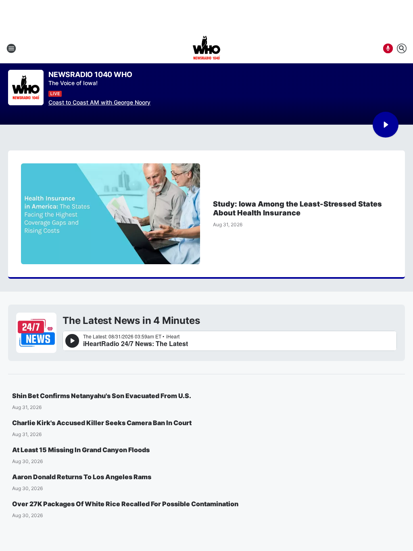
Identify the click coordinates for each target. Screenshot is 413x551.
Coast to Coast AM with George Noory (99, 102)
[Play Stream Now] (385, 125)
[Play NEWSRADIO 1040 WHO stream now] (26, 87)
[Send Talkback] (388, 48)
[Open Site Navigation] (11, 48)
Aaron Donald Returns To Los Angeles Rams (81, 477)
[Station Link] (206, 48)
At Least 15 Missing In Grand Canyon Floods (81, 450)
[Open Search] (402, 48)
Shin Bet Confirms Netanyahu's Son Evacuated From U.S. (101, 396)
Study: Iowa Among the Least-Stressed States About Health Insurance (297, 208)
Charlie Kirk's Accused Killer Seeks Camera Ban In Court (102, 423)
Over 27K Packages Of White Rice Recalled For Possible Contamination (125, 504)
